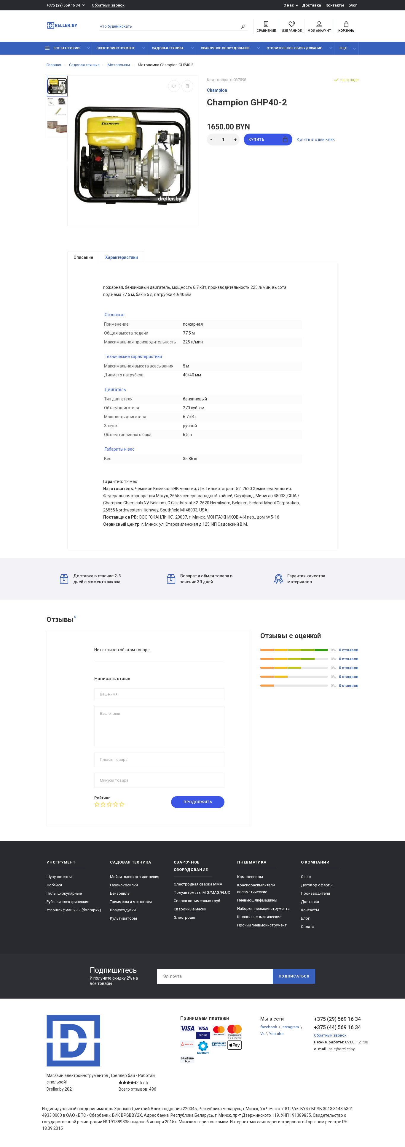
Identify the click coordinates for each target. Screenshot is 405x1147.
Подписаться (294, 976)
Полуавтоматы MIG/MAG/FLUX (202, 892)
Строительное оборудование (294, 48)
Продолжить (198, 802)
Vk (262, 1034)
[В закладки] (174, 86)
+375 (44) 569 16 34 (336, 1027)
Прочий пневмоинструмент (262, 925)
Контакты (335, 5)
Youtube (276, 1034)
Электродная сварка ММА (198, 884)
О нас (288, 5)
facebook (268, 1027)
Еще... (344, 48)
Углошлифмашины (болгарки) (74, 910)
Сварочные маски (190, 909)
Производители (315, 893)
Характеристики (121, 257)
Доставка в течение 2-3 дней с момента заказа (97, 579)
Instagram (290, 1027)
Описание (83, 257)
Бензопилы (120, 893)
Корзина (346, 31)
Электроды (184, 917)
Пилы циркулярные (64, 893)
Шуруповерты (59, 876)
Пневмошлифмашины (257, 900)
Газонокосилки (124, 885)
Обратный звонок (108, 5)
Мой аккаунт (319, 31)
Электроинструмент (116, 48)
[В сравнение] (187, 86)
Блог (352, 5)
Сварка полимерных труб (197, 901)
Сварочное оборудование (225, 48)
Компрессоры (250, 876)
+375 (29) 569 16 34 (63, 5)
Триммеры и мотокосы (131, 901)
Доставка (311, 5)
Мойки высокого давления (134, 876)
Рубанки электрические (68, 901)
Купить (256, 139)
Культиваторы (123, 918)
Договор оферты (317, 885)
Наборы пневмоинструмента (263, 908)
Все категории (65, 48)
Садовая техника (168, 48)
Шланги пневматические (259, 917)
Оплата (307, 926)
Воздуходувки (123, 910)
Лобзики (54, 885)
